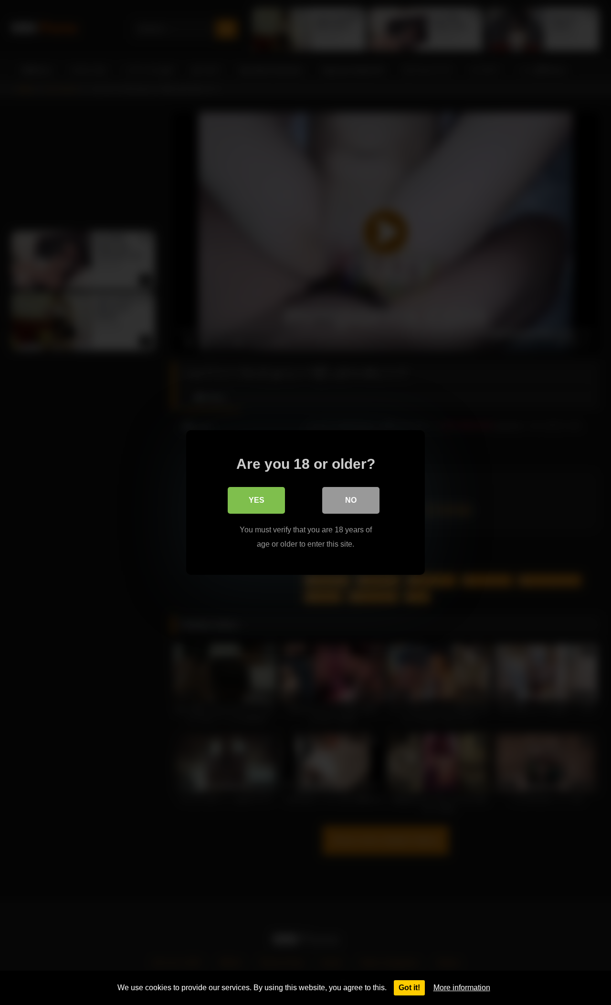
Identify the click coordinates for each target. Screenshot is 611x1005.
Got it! (409, 988)
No (351, 500)
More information (461, 988)
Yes (256, 500)
